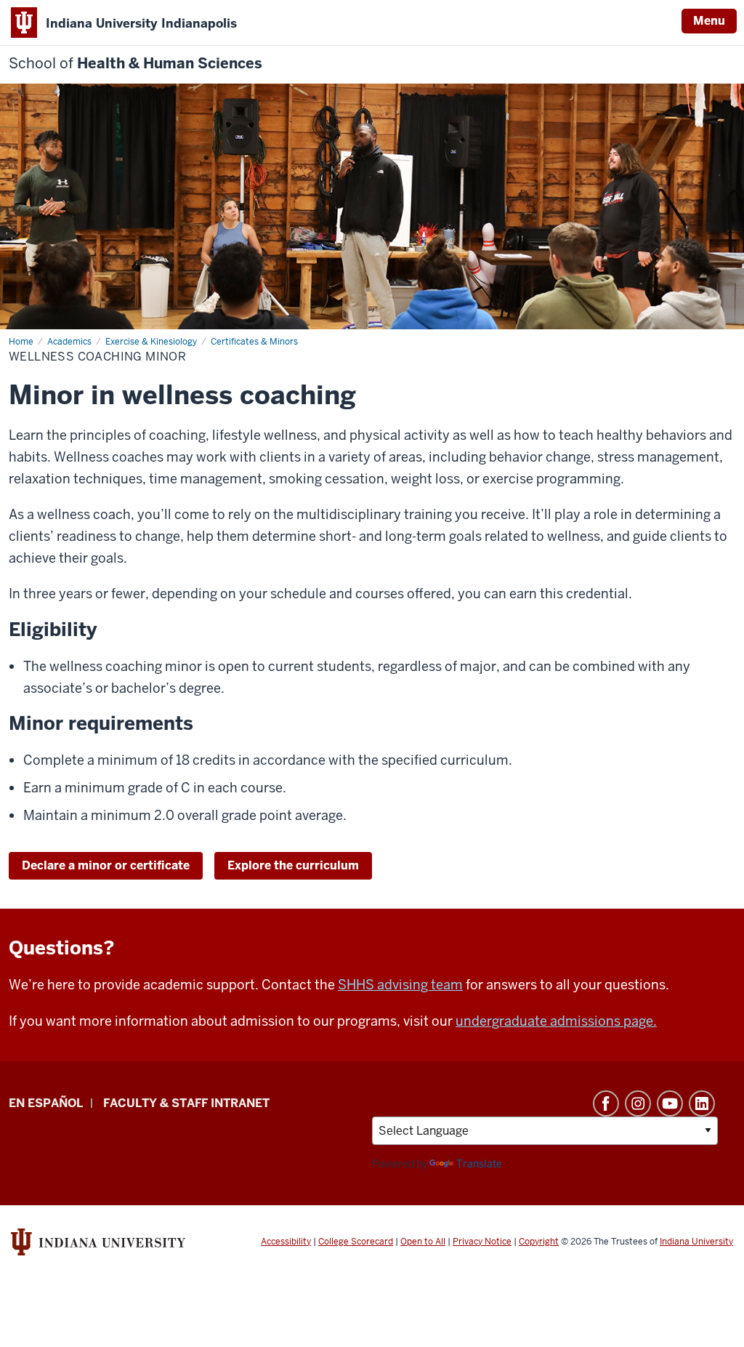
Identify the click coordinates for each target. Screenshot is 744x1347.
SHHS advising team (400, 984)
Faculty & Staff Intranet (186, 1103)
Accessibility (286, 1241)
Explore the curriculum (293, 865)
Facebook (606, 1103)
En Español (46, 1103)
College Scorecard (355, 1241)
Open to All (422, 1241)
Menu (709, 20)
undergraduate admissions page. (556, 1021)
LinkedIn (702, 1103)
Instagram (638, 1103)
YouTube (670, 1103)
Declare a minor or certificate (106, 865)
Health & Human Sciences (135, 63)
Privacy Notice (482, 1241)
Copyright (539, 1241)
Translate (479, 1163)
